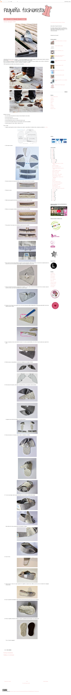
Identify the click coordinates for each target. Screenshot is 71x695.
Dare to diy (52, 280)
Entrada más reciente (7, 681)
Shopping (52, 105)
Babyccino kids (53, 274)
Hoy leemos (52, 107)
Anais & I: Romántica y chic (59, 50)
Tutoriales (52, 98)
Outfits (52, 102)
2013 (52, 158)
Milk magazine (53, 276)
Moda (6, 19)
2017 (52, 153)
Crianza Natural (53, 285)
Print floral (53, 180)
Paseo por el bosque (55, 165)
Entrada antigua (45, 681)
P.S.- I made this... (53, 279)
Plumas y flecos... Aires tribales (57, 174)
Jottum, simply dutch (55, 172)
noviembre (54, 160)
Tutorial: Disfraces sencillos (56, 175)
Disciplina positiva (53, 283)
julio (53, 192)
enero (53, 200)
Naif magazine (53, 277)
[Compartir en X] (8, 649)
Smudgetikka (53, 273)
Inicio (27, 681)
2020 (52, 149)
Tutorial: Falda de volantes (59, 45)
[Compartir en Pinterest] (10, 649)
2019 (52, 150)
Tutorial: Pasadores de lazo (56, 181)
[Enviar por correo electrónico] (6, 649)
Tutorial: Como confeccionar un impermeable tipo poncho (59, 56)
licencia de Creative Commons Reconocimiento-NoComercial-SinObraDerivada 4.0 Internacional (24, 691)
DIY (17, 19)
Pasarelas (52, 101)
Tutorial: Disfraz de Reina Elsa (59, 70)
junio (53, 193)
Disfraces (12, 19)
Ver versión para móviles (26, 683)
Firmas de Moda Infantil (54, 96)
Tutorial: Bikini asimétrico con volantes (61, 40)
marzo (53, 197)
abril (53, 196)
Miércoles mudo (53, 108)
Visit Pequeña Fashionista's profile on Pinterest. (58, 22)
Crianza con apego (53, 282)
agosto (53, 191)
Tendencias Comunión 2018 (59, 65)
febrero (53, 199)
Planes (52, 104)
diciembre (54, 159)
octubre (53, 162)
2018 (52, 151)
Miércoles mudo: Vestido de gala (60, 84)
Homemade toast (10, 60)
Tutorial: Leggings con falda (56, 170)
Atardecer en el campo (55, 171)
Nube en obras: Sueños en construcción (58, 188)
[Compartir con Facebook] (9, 649)
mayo (53, 195)
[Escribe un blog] (7, 649)
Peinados (23, 19)
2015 (52, 155)
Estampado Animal (55, 185)
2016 (52, 154)
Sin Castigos (52, 286)
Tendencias (52, 99)
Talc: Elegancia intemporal (56, 184)
